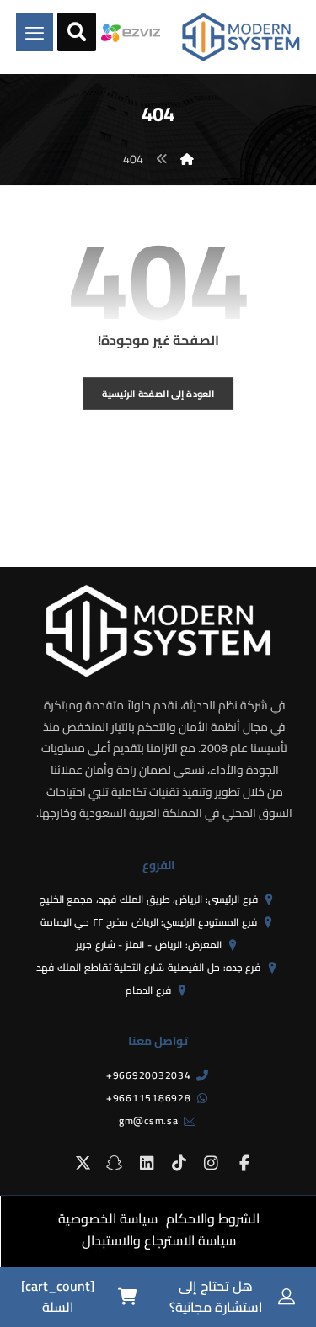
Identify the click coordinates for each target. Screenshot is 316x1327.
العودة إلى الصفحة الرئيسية (158, 393)
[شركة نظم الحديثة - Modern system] (241, 37)
